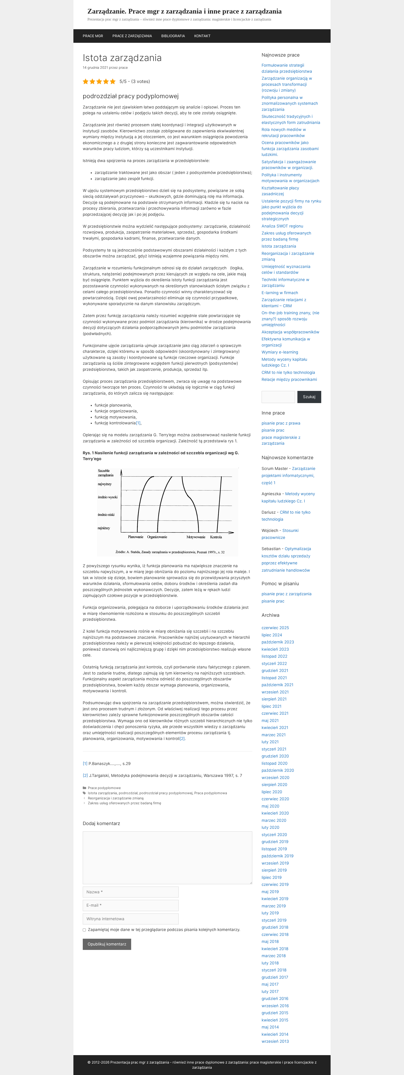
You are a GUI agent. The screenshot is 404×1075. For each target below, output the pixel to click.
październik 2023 (278, 642)
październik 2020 (278, 770)
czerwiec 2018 (275, 934)
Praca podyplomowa (210, 793)
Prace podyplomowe (104, 788)
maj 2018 (270, 941)
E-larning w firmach (280, 292)
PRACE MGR (93, 36)
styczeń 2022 (274, 663)
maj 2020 (270, 806)
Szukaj (309, 396)
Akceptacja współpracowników (290, 332)
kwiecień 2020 (275, 813)
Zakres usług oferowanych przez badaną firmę (124, 803)
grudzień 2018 (275, 927)
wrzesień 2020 (275, 777)
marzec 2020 (274, 820)
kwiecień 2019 (275, 898)
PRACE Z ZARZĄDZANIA (132, 36)
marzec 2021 (274, 734)
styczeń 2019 (274, 920)
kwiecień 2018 (275, 948)
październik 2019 (278, 856)
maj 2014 (270, 1027)
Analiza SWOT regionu (282, 226)
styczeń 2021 (274, 749)
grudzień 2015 (275, 1012)
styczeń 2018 (274, 970)
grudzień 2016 (275, 998)
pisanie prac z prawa (281, 423)
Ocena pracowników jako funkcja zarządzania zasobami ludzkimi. (290, 148)
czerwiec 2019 (275, 884)
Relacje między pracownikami (289, 379)
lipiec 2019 (272, 877)
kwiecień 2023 (275, 649)
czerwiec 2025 (275, 627)
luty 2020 (270, 827)
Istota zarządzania (102, 793)
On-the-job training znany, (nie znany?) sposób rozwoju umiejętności (290, 318)
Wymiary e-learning (280, 352)
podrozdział (128, 793)
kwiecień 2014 (275, 1034)
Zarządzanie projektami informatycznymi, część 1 (288, 475)
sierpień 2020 (274, 784)
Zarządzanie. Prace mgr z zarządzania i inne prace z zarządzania (184, 11)
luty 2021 (270, 742)
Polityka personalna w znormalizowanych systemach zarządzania (290, 103)
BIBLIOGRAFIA (173, 36)
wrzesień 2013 (275, 1041)
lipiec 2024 (272, 635)
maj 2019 (270, 891)
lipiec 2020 (272, 792)
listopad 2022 (274, 656)
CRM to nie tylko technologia (288, 372)
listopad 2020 (275, 763)
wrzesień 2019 (275, 863)
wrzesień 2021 (275, 692)
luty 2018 (270, 963)
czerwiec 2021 (275, 713)
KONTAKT (202, 36)
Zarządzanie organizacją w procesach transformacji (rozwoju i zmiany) (287, 84)
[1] (138, 423)
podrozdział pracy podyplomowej (165, 793)
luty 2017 (270, 991)
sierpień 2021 (274, 699)
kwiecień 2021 (275, 727)
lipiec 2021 (271, 706)
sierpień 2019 (274, 870)
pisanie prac (273, 430)
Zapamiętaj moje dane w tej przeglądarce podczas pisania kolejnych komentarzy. (164, 929)
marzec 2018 (274, 955)
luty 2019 (270, 913)
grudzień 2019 (275, 841)
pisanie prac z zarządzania (287, 594)
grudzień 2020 (275, 756)
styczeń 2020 (274, 834)
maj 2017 (270, 984)
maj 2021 (270, 720)
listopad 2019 (274, 849)
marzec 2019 (274, 906)
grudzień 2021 (275, 670)
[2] (182, 738)
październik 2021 (277, 684)
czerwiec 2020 (275, 799)
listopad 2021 (274, 677)
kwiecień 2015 (275, 1020)
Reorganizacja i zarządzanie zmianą (116, 798)
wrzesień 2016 (275, 1005)
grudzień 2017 (275, 977)
